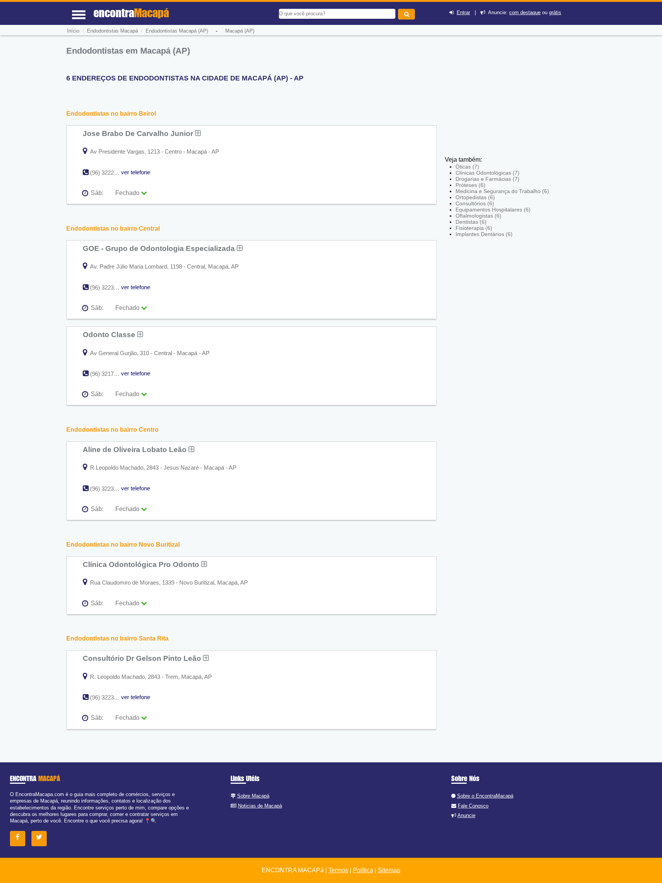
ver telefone (135, 172)
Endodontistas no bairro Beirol (111, 113)
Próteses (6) (470, 185)
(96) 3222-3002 (109, 172)
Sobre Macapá (253, 796)
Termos (338, 870)
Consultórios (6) (475, 203)
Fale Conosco (473, 806)
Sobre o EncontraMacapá (485, 796)
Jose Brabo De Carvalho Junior (139, 133)
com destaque (525, 12)
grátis (555, 12)
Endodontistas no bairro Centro (112, 429)
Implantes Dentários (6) (484, 234)
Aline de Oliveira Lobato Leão (135, 449)
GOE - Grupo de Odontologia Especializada (160, 248)
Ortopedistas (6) (475, 197)
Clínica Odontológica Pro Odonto (142, 564)
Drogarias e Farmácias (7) (487, 179)
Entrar (463, 12)
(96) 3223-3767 (109, 488)
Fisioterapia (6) (474, 228)
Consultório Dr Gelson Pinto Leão (143, 658)
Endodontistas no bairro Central (113, 228)
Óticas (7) (467, 167)
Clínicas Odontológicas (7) (487, 173)
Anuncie (466, 815)
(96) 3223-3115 (108, 287)
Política (363, 870)
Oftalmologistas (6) (478, 216)
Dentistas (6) (471, 222)
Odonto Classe (110, 334)
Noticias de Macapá (260, 806)
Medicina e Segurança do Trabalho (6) (502, 191)
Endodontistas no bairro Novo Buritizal (123, 544)
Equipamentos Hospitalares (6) (493, 209)
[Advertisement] (501, 99)
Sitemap (389, 870)
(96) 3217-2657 (109, 373)
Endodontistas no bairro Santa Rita (117, 638)
